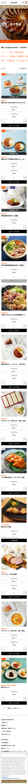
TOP (2, 41)
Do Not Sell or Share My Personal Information (14, 781)
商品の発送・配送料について (8, 728)
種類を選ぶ (15, 540)
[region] (14, 768)
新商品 (13, 56)
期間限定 (21, 56)
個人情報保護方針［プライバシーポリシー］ (12, 751)
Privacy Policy (5, 777)
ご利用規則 (4, 742)
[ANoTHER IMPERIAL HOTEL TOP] (14, 2)
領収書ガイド (4, 725)
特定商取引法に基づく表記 (8, 745)
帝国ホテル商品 (5, 7)
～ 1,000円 (21, 60)
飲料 (23, 7)
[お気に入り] (25, 75)
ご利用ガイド (4, 722)
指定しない (12, 60)
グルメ (18, 7)
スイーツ (13, 7)
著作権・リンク (5, 748)
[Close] (26, 755)
